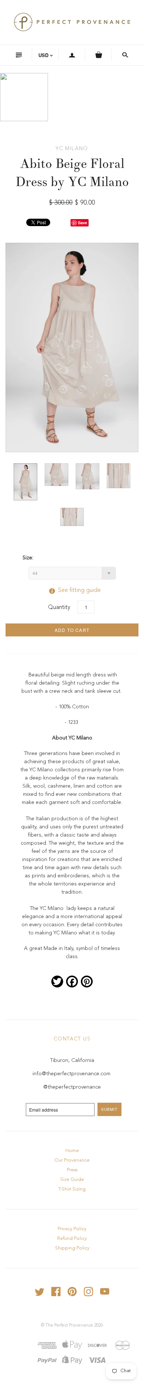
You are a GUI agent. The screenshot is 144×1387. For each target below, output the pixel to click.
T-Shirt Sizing (72, 1189)
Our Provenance (72, 1160)
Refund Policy (72, 1238)
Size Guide (72, 1179)
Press (72, 1170)
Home (72, 1150)
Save (82, 222)
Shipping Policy (72, 1248)
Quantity (59, 607)
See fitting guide (72, 590)
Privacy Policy (72, 1229)
